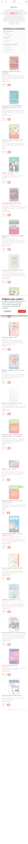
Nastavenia (8, 311)
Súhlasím (22, 311)
